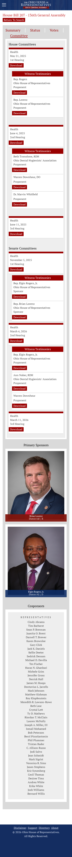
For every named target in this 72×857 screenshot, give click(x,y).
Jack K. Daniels (36, 648)
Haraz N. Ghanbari (36, 667)
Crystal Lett (36, 709)
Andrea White (36, 782)
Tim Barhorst (36, 625)
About (54, 828)
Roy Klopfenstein (36, 698)
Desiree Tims (36, 778)
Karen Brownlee (36, 641)
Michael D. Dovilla (36, 660)
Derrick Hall (36, 679)
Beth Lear (36, 705)
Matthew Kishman (36, 694)
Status (35, 30)
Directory (44, 828)
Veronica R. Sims (36, 763)
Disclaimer (20, 828)
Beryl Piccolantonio (36, 736)
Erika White (36, 786)
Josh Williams (36, 789)
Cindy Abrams (36, 621)
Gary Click (36, 644)
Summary (13, 30)
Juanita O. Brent (36, 633)
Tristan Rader (36, 744)
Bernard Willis (36, 793)
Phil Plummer (36, 740)
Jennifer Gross (36, 675)
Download (16, 65)
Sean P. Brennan (36, 629)
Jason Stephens (36, 766)
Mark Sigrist (36, 759)
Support (32, 828)
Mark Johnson (36, 690)
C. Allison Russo (36, 747)
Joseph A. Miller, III (36, 724)
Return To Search (14, 20)
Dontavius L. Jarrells (36, 686)
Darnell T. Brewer (36, 637)
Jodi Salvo (36, 751)
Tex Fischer (36, 663)
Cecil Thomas (36, 774)
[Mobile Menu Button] (4, 5)
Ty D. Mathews (36, 713)
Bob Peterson (36, 732)
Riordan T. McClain (36, 717)
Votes (54, 30)
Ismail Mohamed (36, 728)
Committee (19, 36)
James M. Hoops (36, 682)
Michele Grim (36, 671)
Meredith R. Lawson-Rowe (36, 702)
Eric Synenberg (36, 770)
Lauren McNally (36, 721)
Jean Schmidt (36, 755)
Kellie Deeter (36, 652)
